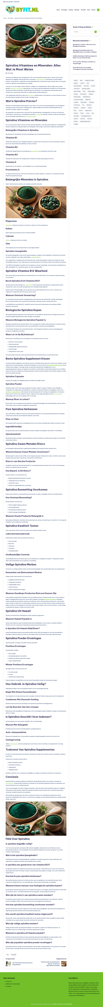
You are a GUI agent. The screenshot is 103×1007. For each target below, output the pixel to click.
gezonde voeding (86, 88)
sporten (80, 110)
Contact (8, 986)
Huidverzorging (77, 96)
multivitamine (77, 104)
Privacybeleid (68, 1004)
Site (59, 1004)
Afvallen (75, 80)
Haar (84, 91)
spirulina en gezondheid (12, 392)
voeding (75, 121)
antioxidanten (9, 783)
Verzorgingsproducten (86, 115)
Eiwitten (82, 83)
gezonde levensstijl (30, 116)
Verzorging (9, 61)
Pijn (83, 104)
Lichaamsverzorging (78, 99)
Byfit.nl (55, 1004)
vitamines (38, 114)
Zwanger (76, 124)
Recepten (83, 107)
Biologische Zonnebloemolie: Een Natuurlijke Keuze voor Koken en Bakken (85, 51)
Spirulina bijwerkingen (54, 365)
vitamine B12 (28, 285)
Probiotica (76, 107)
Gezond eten (77, 88)
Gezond (93, 85)
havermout (57, 394)
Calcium (8, 240)
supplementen (88, 110)
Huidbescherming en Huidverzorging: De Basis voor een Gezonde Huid (85, 57)
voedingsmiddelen (36, 257)
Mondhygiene (84, 102)
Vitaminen (82, 118)
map (62, 1004)
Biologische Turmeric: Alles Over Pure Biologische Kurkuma (84, 45)
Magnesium (9, 225)
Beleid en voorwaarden (13, 984)
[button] (95, 31)
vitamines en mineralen (16, 88)
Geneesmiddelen (77, 85)
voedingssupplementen (85, 121)
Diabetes (76, 83)
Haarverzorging (91, 91)
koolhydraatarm (86, 96)
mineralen (76, 102)
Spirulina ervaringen (50, 599)
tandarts (76, 113)
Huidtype (91, 94)
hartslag (76, 94)
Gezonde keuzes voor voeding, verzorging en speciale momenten (83, 68)
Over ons (9, 981)
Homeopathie (83, 94)
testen (87, 113)
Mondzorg (91, 102)
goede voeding (77, 91)
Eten (88, 83)
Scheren (90, 107)
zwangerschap (14, 744)
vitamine (76, 118)
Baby (81, 80)
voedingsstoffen (40, 79)
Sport (75, 110)
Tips (8, 954)
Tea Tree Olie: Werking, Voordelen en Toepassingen (84, 62)
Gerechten (86, 85)
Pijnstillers (89, 104)
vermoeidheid (35, 151)
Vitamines (89, 118)
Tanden (82, 113)
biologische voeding (89, 80)
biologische (31, 95)
